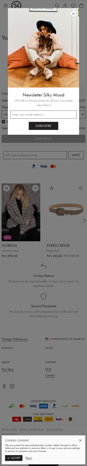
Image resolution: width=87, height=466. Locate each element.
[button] (43, 233)
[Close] (80, 440)
